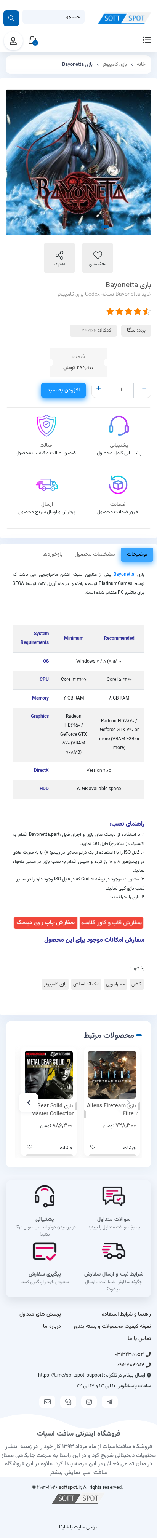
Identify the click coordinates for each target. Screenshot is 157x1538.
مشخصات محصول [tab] (95, 554)
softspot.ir (70, 1488)
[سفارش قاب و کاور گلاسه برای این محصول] (111, 923)
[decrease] (144, 389)
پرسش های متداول (40, 1314)
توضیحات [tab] (137, 554)
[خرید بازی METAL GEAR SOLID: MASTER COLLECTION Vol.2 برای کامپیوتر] (49, 1074)
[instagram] (89, 1402)
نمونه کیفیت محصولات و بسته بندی (112, 1326)
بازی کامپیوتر (115, 65)
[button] (128, 1102)
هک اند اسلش (86, 984)
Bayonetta (124, 574)
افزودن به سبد (63, 390)
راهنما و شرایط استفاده (126, 1314)
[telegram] (110, 1402)
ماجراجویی (115, 984)
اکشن (136, 984)
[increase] (98, 389)
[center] (11, 18)
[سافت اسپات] (78, 1498)
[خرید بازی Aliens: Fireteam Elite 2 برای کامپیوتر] (112, 1074)
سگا (131, 330)
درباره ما (52, 1326)
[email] (47, 1402)
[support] (68, 1402)
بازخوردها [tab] (52, 554)
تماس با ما (139, 1339)
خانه (141, 65)
